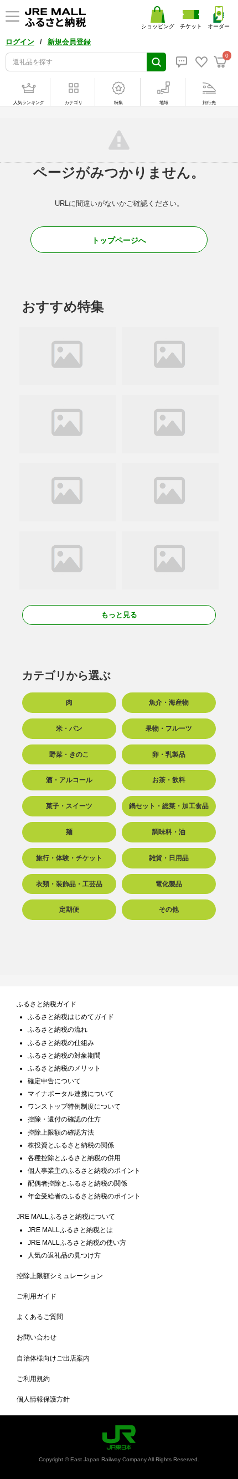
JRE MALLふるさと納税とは (70, 1230)
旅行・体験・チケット (69, 858)
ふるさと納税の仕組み (61, 1043)
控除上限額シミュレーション (60, 1276)
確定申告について (54, 1081)
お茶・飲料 (168, 780)
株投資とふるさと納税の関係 (71, 1145)
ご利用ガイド (36, 1296)
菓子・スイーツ (69, 806)
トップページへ (119, 240)
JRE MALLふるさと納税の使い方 (77, 1243)
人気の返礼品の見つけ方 (64, 1255)
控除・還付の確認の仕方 (64, 1119)
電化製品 (169, 884)
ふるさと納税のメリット (64, 1068)
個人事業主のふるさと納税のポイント (84, 1171)
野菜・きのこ (69, 754)
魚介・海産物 (169, 702)
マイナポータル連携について (71, 1094)
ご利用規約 (33, 1379)
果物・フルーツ (169, 728)
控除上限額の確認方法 (61, 1132)
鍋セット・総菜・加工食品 (169, 806)
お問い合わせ (36, 1337)
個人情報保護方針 (43, 1399)
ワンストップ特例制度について (74, 1106)
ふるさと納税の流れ (57, 1029)
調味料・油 (168, 832)
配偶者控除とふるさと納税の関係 (77, 1183)
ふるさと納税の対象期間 (64, 1055)
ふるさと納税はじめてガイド (71, 1017)
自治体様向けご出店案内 (53, 1358)
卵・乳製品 (168, 754)
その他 (169, 909)
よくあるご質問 (40, 1317)
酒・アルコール (69, 780)
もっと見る (119, 615)
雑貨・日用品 (169, 858)
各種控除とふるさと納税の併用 (74, 1158)
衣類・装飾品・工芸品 (69, 884)
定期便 (69, 909)
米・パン (69, 728)
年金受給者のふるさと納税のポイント (84, 1196)
